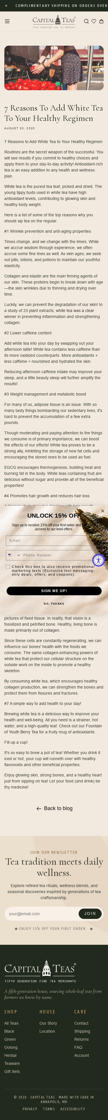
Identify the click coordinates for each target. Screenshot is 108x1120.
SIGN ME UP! (54, 591)
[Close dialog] (102, 511)
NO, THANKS (54, 604)
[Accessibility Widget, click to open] (98, 560)
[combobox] (13, 555)
